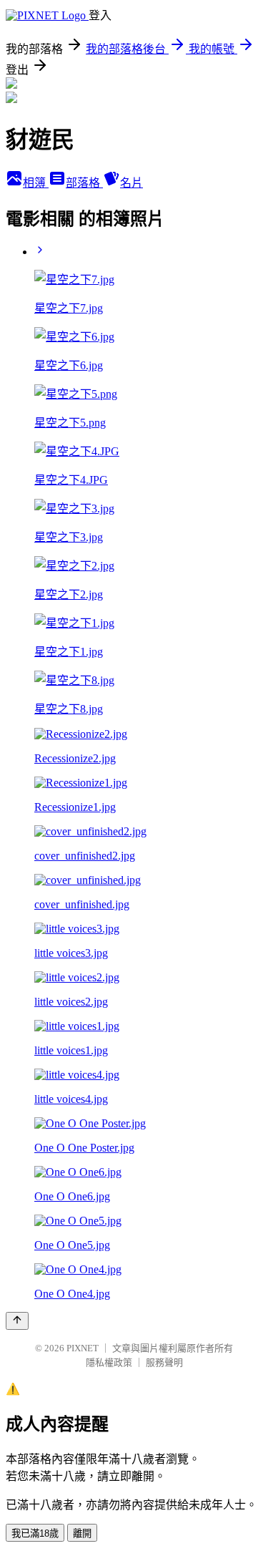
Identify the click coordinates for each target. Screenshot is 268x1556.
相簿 (36, 183)
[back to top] (17, 1321)
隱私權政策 (109, 1362)
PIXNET (82, 1348)
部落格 (84, 183)
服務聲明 (164, 1362)
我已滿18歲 (35, 1533)
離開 (82, 1533)
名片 (131, 183)
